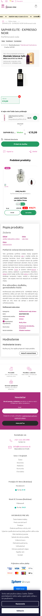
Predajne (20, 525)
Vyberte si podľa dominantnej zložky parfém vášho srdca (20, 531)
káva (26, 239)
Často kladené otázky (20, 519)
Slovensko (20, 463)
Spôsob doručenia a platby (20, 537)
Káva (24, 322)
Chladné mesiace (24, 330)
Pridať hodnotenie (28, 353)
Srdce (24, 236)
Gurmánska (30, 326)
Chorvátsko (20, 472)
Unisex (21, 319)
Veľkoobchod (20, 546)
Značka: (9, 47)
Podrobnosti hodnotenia (28, 45)
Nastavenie (20, 604)
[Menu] (3, 6)
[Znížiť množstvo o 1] (24, 130)
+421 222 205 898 (22, 440)
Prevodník (20, 1)
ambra (17, 239)
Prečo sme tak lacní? (20, 522)
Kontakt (20, 555)
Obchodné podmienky (20, 543)
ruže (22, 256)
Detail (12, 212)
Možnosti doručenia (11, 139)
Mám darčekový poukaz (20, 534)
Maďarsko (20, 466)
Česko (20, 460)
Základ (5, 236)
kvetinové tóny (7, 244)
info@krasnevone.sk (21, 447)
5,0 (12, 1)
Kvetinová (22, 326)
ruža (23, 239)
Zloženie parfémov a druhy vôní (20, 528)
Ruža (20, 322)
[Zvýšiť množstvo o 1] (28, 132)
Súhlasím (20, 611)
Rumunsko (20, 468)
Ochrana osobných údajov (20, 549)
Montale (22, 316)
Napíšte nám (20, 552)
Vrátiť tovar (20, 589)
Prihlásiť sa (20, 423)
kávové (33, 269)
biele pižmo (11, 239)
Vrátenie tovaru (20, 540)
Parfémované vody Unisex (27, 311)
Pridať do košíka (20, 144)
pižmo (26, 274)
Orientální (22, 328)
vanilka (5, 239)
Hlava (4, 242)
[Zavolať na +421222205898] (3, 1)
